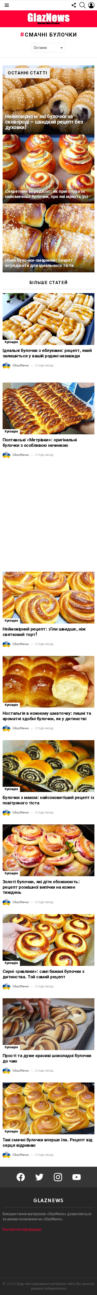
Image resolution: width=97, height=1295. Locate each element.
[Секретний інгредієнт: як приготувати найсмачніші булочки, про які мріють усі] (48, 169)
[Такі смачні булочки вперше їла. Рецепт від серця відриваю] (48, 1108)
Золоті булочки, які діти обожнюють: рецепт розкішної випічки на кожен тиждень (41, 887)
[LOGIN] (91, 5)
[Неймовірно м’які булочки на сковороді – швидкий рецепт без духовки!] (48, 99)
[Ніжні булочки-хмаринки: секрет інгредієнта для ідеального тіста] (48, 237)
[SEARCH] (82, 5)
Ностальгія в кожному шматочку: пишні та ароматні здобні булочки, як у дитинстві (47, 716)
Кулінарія (11, 342)
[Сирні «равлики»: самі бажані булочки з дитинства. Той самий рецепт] (48, 940)
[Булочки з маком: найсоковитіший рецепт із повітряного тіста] (48, 766)
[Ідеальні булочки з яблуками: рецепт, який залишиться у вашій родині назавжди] (48, 319)
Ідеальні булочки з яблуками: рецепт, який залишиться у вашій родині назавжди (47, 353)
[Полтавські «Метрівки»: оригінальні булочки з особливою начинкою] (48, 408)
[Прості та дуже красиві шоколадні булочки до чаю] (48, 1024)
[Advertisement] (48, 515)
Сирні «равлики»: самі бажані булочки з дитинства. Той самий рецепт (43, 974)
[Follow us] (74, 5)
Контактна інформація (22, 1229)
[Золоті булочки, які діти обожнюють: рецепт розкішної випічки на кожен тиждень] (48, 850)
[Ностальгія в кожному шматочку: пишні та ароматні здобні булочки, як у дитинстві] (48, 682)
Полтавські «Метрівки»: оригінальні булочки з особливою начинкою (40, 442)
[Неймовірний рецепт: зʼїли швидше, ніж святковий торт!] (48, 598)
